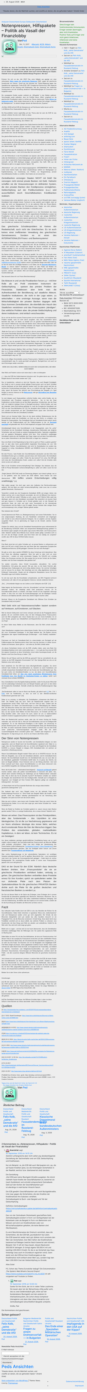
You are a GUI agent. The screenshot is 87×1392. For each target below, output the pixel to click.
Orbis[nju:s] (68, 180)
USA (82, 1321)
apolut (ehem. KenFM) (72, 141)
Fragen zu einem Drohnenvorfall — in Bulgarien (74, 88)
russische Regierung (72, 225)
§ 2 (48, 691)
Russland (25, 1119)
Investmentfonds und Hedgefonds (22, 850)
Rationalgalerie (70, 192)
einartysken (68, 147)
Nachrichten (28, 1321)
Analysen (5, 22)
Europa (23, 22)
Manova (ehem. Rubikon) (74, 169)
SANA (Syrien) (69, 275)
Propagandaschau (71, 187)
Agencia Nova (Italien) (73, 250)
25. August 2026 (10, 1336)
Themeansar (13, 1383)
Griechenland (41, 22)
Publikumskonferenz (72, 190)
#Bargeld (35, 44)
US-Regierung (69, 233)
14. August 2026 (75, 1333)
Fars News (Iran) (70, 257)
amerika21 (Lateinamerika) (74, 255)
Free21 (66, 157)
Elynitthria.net (69, 149)
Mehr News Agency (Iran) (74, 260)
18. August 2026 (54, 1339)
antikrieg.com (69, 136)
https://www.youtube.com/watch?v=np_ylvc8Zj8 (25, 1274)
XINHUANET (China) (72, 285)
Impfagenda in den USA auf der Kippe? (75, 1326)
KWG (3, 693)
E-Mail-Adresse (8, 1350)
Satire (39, 1323)
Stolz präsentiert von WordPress (15, 1380)
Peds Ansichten (43, 7)
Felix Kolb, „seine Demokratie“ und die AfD (10, 1121)
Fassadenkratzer (70, 154)
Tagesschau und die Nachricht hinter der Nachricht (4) (19, 1083)
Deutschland (14, 22)
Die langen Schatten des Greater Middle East (17, 1085)
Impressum (79, 1386)
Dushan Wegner (70, 144)
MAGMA (67, 167)
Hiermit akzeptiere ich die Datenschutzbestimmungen (13, 1357)
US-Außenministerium (72, 227)
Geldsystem (31, 22)
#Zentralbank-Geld (31, 47)
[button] (77, 17)
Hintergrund (68, 162)
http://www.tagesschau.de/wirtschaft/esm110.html (26, 1071)
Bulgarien (27, 1318)
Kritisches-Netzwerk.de (73, 164)
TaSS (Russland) (70, 283)
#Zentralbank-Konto (48, 47)
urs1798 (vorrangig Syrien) (74, 197)
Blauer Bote (68, 139)
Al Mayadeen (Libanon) (73, 252)
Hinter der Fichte (70, 159)
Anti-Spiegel (69, 134)
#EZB (42, 44)
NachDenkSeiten (70, 175)
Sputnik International (72, 280)
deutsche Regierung (72, 212)
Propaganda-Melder (72, 185)
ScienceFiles (69, 195)
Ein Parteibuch (70, 177)
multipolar (68, 172)
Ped (24, 40)
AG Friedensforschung (73, 129)
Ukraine (26, 1326)
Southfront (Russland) (72, 278)
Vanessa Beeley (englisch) (74, 200)
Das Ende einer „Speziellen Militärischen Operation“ (54, 1331)
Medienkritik (26, 1111)
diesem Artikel (6, 988)
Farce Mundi (69, 152)
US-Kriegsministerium (72, 230)
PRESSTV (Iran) (70, 273)
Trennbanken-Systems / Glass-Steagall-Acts (39, 846)
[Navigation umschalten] (81, 17)
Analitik (67, 131)
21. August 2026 (32, 1342)
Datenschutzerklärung (75, 1381)
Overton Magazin (71, 182)
